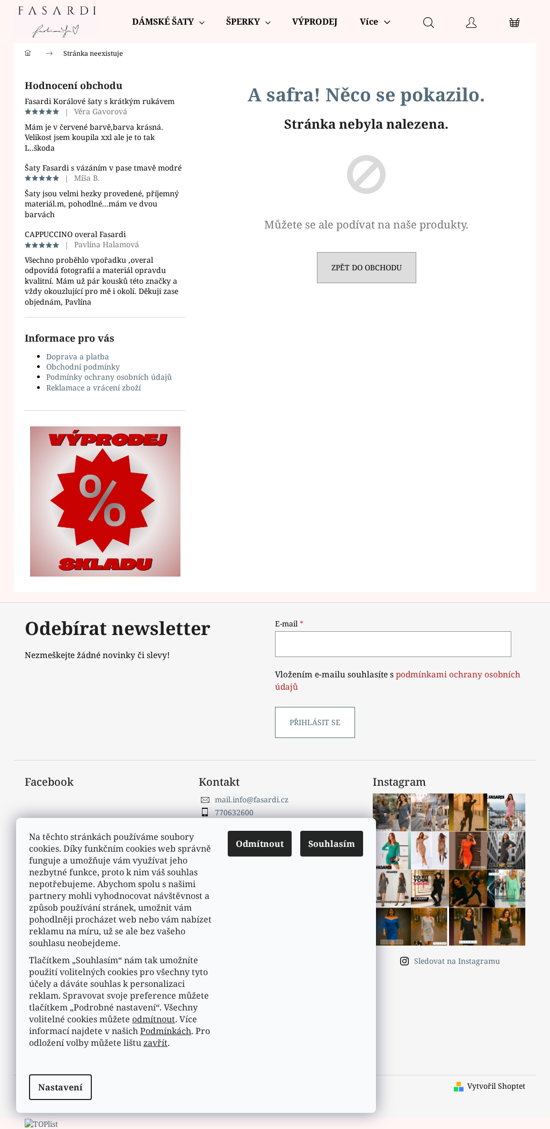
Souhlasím (331, 844)
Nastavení (60, 1087)
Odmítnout (260, 844)
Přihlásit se (315, 722)
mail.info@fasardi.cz (251, 799)
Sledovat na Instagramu (457, 961)
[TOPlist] (41, 1123)
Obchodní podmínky (83, 366)
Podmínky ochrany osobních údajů (109, 377)
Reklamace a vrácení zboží (93, 387)
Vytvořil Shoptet (496, 1086)
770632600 (234, 812)
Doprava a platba (77, 356)
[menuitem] (168, 21)
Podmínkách (165, 1031)
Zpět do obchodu (366, 267)
